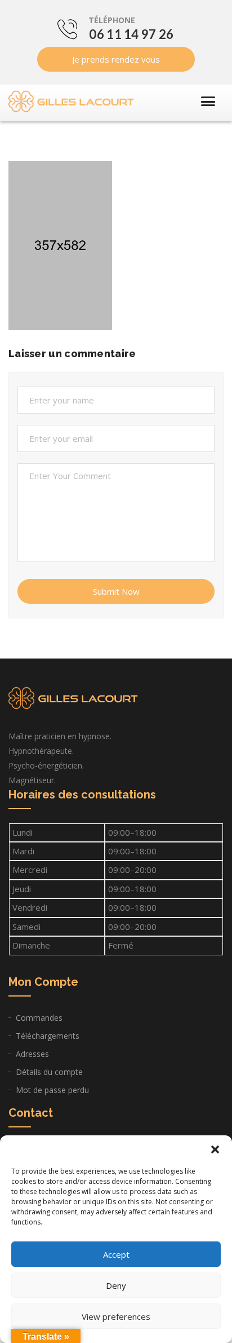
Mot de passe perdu (52, 1090)
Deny (116, 1285)
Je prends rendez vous (116, 59)
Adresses (32, 1053)
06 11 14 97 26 (131, 34)
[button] (215, 1149)
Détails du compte (49, 1071)
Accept (116, 1254)
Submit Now (116, 591)
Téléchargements (47, 1035)
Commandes (39, 1017)
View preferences (116, 1316)
